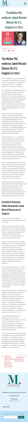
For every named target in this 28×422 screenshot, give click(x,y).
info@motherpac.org (14, 400)
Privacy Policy (6, 407)
